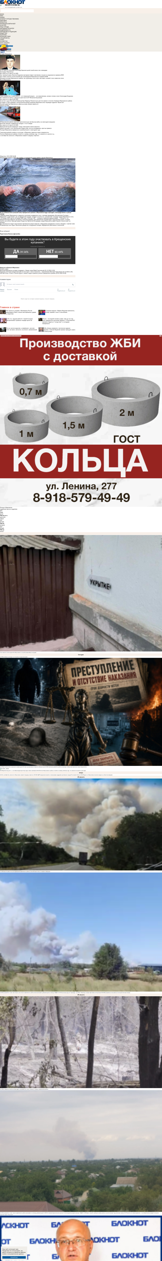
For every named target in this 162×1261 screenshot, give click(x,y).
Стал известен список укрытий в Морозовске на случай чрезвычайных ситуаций (18, 652)
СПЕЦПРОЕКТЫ (5, 38)
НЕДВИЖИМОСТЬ (5, 30)
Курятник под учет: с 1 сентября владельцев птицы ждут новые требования (20, 770)
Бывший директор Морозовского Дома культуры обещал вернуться (19, 104)
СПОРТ (2, 39)
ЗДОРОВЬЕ (3, 20)
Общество (3, 156)
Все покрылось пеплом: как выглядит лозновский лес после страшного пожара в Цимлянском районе (25, 1089)
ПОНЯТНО (14, 1257)
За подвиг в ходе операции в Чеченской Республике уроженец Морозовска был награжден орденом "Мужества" (32, 102)
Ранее (16, 289)
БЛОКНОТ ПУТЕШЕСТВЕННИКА (9, 19)
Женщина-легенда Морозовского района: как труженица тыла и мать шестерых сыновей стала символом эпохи (32, 78)
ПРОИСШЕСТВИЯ (5, 36)
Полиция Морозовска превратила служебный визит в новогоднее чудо (20, 130)
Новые (2, 289)
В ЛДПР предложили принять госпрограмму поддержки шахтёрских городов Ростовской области (58, 774)
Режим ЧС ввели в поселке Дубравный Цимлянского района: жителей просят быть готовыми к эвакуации (26, 871)
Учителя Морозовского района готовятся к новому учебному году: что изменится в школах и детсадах (63, 770)
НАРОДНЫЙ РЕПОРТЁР (7, 28)
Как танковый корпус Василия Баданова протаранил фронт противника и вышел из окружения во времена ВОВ (32, 75)
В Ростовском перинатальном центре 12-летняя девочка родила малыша (62, 1212)
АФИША (2, 17)
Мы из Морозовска (5, 80)
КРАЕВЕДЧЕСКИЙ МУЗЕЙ (7, 23)
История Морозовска (6, 54)
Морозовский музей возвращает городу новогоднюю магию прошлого (20, 126)
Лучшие (9, 289)
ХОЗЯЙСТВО (4, 41)
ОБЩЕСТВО (3, 33)
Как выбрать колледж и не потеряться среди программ (15, 656)
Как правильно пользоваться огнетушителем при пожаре (117, 992)
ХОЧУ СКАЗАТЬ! (5, 43)
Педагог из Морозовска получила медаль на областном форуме (97, 774)
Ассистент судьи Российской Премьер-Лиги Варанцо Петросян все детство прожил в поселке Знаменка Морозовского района (36, 101)
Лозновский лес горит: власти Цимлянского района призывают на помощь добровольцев (23, 1212)
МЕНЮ (2, 14)
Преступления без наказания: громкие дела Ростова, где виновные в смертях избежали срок (24, 766)
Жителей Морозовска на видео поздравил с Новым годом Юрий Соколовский (22, 270)
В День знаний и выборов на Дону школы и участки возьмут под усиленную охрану (105, 1212)
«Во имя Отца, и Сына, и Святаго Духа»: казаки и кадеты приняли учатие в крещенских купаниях (28, 273)
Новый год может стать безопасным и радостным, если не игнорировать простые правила (25, 128)
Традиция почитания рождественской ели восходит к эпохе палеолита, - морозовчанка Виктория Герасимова (31, 272)
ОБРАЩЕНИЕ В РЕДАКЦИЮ (8, 31)
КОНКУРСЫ (3, 22)
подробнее (14, 509)
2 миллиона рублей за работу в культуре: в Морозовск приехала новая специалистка (67, 766)
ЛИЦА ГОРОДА (4, 27)
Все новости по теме (6, 73)
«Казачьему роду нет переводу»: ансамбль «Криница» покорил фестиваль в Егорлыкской (81, 992)
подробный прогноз (5, 509)
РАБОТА (10, 46)
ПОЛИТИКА (3, 35)
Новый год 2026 (4, 105)
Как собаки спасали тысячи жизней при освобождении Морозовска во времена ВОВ (24, 76)
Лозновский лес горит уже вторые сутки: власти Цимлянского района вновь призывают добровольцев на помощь (28, 992)
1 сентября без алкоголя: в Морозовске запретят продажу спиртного (18, 774)
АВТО (1, 15)
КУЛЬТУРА (3, 25)
